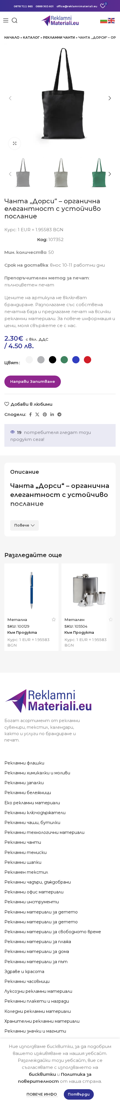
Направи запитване (32, 381)
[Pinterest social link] (45, 414)
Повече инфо (42, 1094)
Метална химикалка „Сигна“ (26, 622)
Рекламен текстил (26, 872)
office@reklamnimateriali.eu (77, 6)
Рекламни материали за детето (41, 912)
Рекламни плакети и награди (36, 1001)
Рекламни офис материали (33, 892)
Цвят (11, 362)
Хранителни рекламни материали (42, 1021)
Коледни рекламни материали (37, 1011)
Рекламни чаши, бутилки (32, 822)
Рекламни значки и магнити (35, 1031)
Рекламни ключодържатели (35, 812)
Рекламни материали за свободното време (52, 931)
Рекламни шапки (22, 862)
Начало (12, 37)
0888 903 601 (45, 6)
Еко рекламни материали (32, 802)
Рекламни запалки (24, 782)
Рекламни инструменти (31, 901)
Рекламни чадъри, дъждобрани (37, 882)
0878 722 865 (23, 6)
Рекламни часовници (27, 981)
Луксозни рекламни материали (38, 991)
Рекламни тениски (25, 852)
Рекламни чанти (59, 37)
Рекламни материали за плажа (37, 941)
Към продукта (22, 633)
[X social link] (37, 414)
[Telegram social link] (59, 414)
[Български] (104, 20)
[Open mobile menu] (5, 20)
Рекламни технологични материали (44, 832)
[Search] (14, 20)
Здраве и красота (24, 971)
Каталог (31, 37)
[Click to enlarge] (14, 143)
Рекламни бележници (27, 792)
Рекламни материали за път (36, 961)
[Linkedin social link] (52, 414)
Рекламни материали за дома (36, 951)
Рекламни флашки (24, 763)
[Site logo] (60, 20)
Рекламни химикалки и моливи (37, 773)
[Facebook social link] (30, 414)
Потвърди (79, 1094)
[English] (111, 20)
